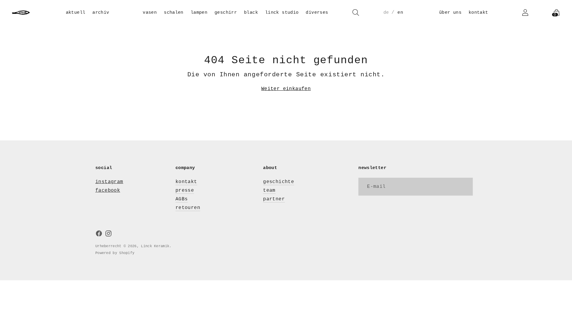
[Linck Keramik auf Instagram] (108, 235)
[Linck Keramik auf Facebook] (98, 235)
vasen (150, 12)
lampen (199, 12)
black (251, 12)
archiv (100, 12)
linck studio (282, 12)
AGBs (181, 199)
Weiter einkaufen (286, 89)
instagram (109, 182)
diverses (317, 12)
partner (274, 199)
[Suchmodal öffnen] (355, 12)
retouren (187, 207)
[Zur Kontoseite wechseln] (525, 12)
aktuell (76, 12)
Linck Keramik (155, 246)
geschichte (278, 182)
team (269, 190)
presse (184, 190)
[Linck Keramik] (21, 12)
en (400, 12)
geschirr (225, 12)
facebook (107, 190)
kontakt (478, 12)
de (386, 12)
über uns (450, 12)
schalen (174, 12)
